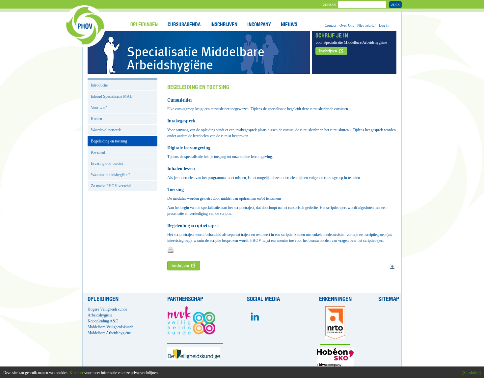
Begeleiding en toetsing (109, 141)
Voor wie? (99, 108)
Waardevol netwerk (106, 130)
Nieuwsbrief (366, 25)
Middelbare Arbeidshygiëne (109, 333)
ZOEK (395, 5)
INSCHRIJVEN (223, 25)
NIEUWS (289, 25)
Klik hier (76, 372)
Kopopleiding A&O (103, 321)
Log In (384, 25)
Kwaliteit (98, 152)
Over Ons (346, 25)
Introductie (99, 85)
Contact (330, 25)
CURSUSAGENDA (184, 25)
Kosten (96, 119)
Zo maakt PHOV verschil (111, 186)
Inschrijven (180, 265)
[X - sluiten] (471, 372)
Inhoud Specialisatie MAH (112, 96)
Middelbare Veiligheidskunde (110, 327)
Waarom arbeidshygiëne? (110, 175)
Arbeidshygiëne (100, 315)
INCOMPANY (259, 25)
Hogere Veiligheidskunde (107, 309)
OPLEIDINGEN (144, 25)
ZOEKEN (329, 5)
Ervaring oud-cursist (107, 163)
